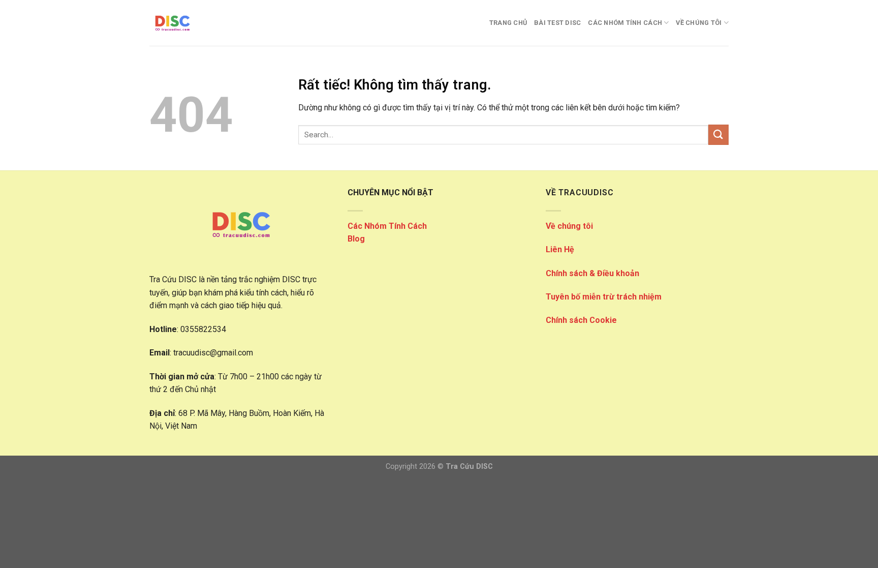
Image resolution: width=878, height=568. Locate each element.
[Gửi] (718, 134)
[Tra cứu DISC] (200, 23)
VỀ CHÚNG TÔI (699, 22)
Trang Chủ (508, 22)
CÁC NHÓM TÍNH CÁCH (625, 22)
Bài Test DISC (557, 22)
